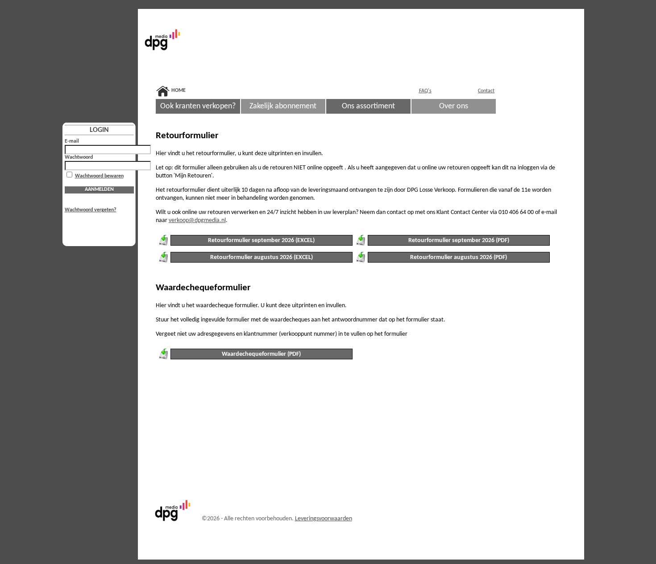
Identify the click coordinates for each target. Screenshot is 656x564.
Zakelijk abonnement (282, 106)
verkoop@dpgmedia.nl (197, 220)
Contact (486, 91)
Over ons (453, 106)
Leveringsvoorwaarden (323, 518)
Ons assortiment (368, 106)
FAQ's (425, 91)
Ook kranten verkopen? (198, 106)
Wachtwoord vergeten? (90, 210)
